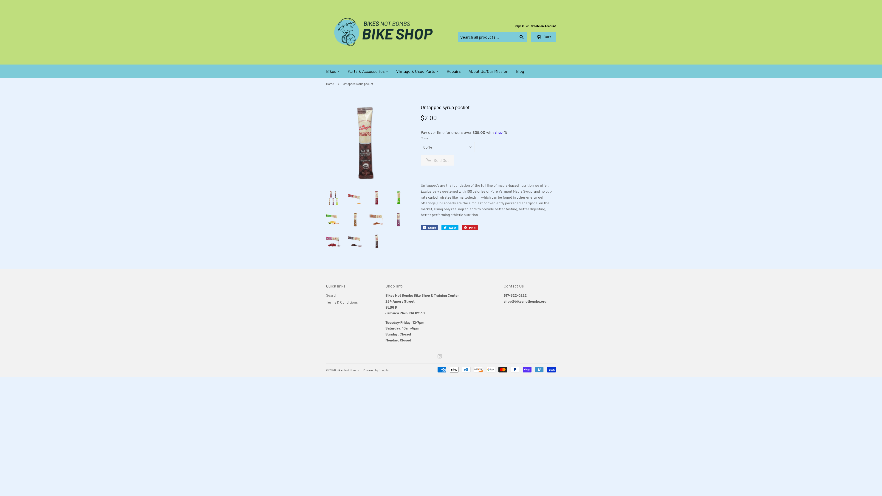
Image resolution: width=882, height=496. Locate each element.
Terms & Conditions (342, 302)
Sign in (519, 26)
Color (424, 138)
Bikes (331, 71)
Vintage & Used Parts (416, 71)
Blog (520, 71)
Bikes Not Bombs (347, 370)
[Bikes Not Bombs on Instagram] (440, 357)
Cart (547, 36)
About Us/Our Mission (488, 71)
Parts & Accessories (367, 71)
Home (330, 84)
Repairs (454, 71)
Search (331, 295)
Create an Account (543, 26)
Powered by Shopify (376, 370)
